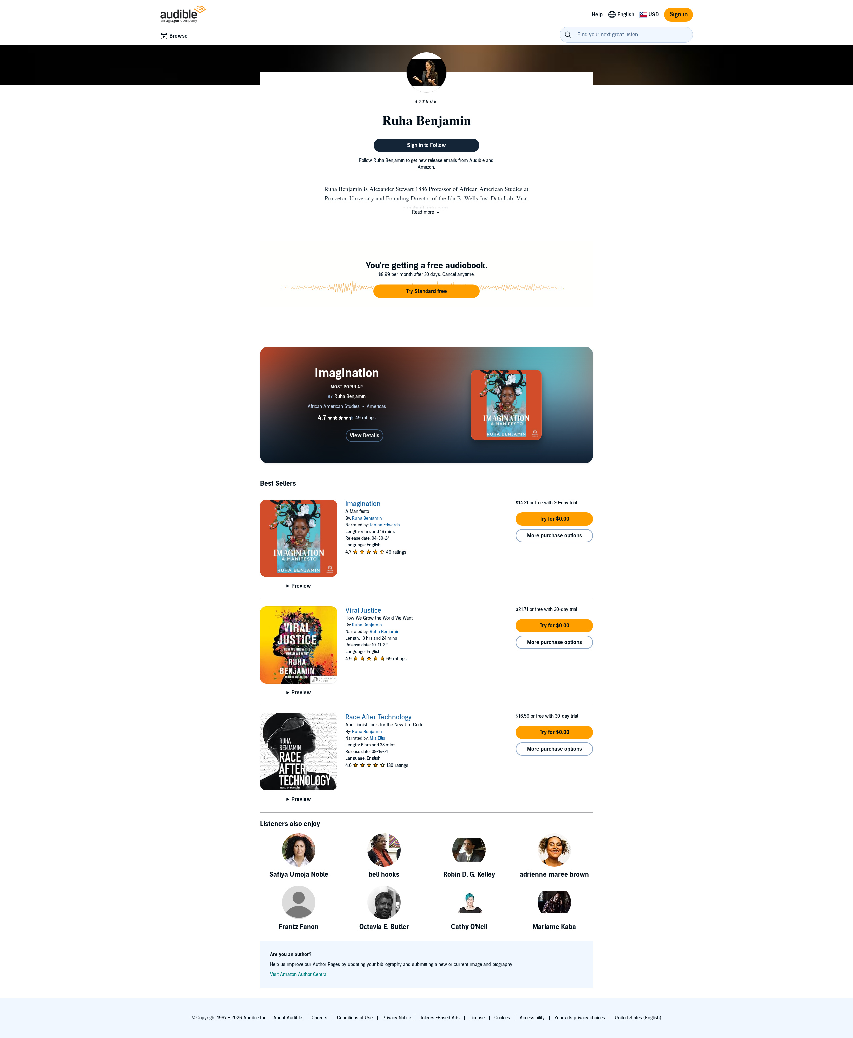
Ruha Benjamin (367, 518)
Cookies (502, 1018)
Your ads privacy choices (579, 1018)
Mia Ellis (377, 738)
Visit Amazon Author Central (298, 974)
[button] (426, 212)
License (477, 1018)
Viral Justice (363, 611)
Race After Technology (378, 717)
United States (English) (638, 1018)
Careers (319, 1018)
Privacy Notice (396, 1018)
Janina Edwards (385, 525)
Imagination (363, 504)
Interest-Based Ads (440, 1018)
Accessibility (532, 1018)
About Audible (287, 1018)
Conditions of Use (355, 1018)
